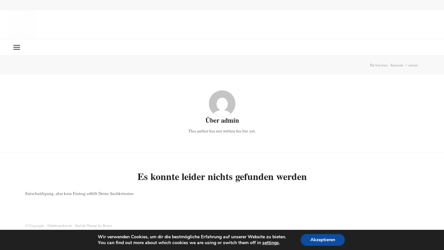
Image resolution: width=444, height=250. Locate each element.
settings (270, 243)
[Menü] (16, 47)
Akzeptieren (322, 240)
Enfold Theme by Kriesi (93, 225)
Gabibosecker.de (59, 225)
